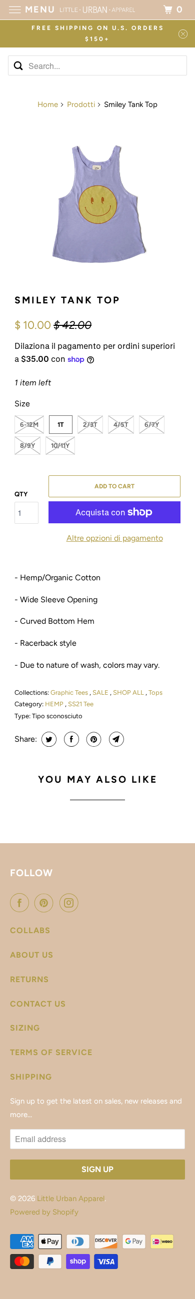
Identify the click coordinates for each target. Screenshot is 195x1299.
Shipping (31, 1077)
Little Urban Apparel (70, 1198)
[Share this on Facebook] (70, 739)
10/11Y (60, 445)
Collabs (30, 930)
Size (22, 403)
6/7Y (151, 424)
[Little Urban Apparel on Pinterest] (46, 902)
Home (48, 104)
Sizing (25, 1028)
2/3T (90, 424)
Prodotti (81, 104)
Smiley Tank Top (67, 300)
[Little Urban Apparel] (97, 9)
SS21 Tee (81, 704)
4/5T (121, 424)
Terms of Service (51, 1052)
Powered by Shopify (44, 1212)
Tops (155, 692)
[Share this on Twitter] (47, 739)
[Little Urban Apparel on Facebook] (21, 902)
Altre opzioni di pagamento (114, 538)
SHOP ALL (129, 692)
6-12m (29, 424)
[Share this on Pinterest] (93, 739)
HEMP (55, 704)
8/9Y (27, 445)
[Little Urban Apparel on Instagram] (71, 902)
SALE (101, 692)
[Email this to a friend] (115, 739)
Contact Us (38, 1004)
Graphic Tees (70, 692)
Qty (21, 494)
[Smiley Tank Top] (97, 202)
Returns (29, 979)
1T (61, 424)
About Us (32, 955)
